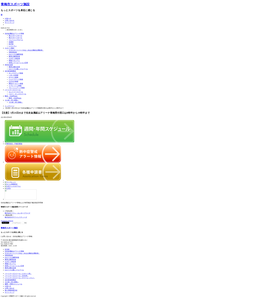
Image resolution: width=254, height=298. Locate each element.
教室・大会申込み (11, 96)
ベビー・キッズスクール (17, 94)
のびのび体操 (13, 81)
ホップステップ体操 (16, 73)
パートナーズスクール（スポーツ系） (18, 273)
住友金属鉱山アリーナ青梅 (14, 33)
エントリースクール (16, 92)
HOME (7, 249)
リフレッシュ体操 (15, 85)
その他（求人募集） (12, 100)
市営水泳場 (9, 65)
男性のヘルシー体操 (16, 83)
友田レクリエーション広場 (18, 63)
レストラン (13, 46)
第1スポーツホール (15, 35)
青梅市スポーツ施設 (15, 4)
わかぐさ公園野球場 (16, 54)
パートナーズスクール (13, 90)
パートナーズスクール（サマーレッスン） (20, 278)
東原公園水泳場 (14, 67)
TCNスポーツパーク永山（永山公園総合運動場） (26, 50)
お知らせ (8, 18)
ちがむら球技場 (14, 58)
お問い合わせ (9, 20)
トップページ (9, 106)
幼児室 (11, 44)
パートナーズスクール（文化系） (17, 276)
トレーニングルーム (16, 40)
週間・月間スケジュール (13, 284)
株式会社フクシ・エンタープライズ (17, 213)
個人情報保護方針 (11, 290)
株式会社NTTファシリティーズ (16, 217)
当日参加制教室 (10, 71)
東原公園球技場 (14, 56)
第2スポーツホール (15, 38)
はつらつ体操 (13, 77)
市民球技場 (13, 52)
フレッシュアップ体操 (17, 88)
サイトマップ (9, 22)
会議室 (11, 42)
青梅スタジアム (14, 60)
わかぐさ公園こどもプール (18, 69)
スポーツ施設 (9, 48)
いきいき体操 (13, 75)
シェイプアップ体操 (16, 79)
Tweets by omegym (7, 221)
